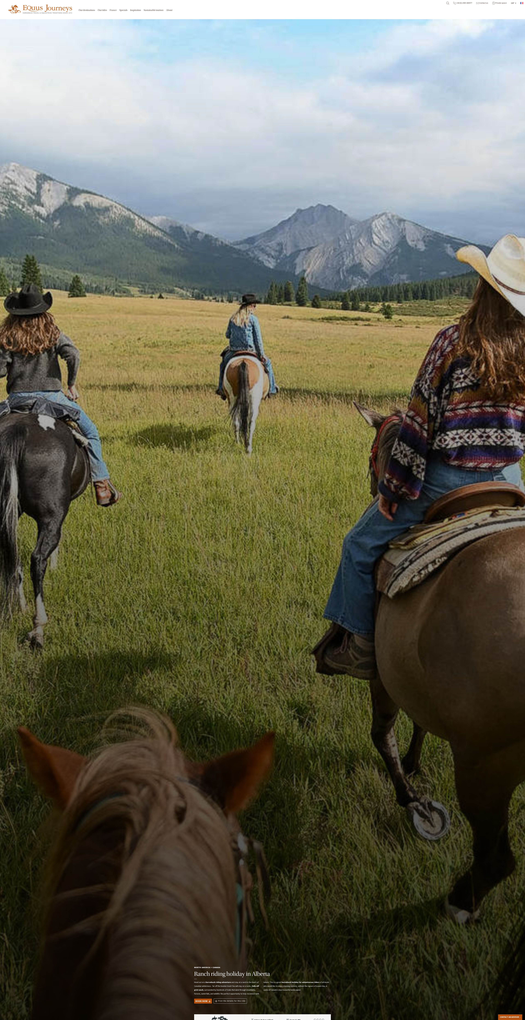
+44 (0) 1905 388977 (464, 3)
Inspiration (135, 10)
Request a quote (508, 1016)
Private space (501, 3)
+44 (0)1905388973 (512, 1006)
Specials (123, 10)
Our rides (102, 10)
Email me (507, 1011)
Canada (216, 967)
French (522, 3)
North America (202, 967)
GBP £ (513, 3)
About (169, 10)
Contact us (483, 3)
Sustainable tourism (153, 10)
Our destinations (87, 10)
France (113, 10)
